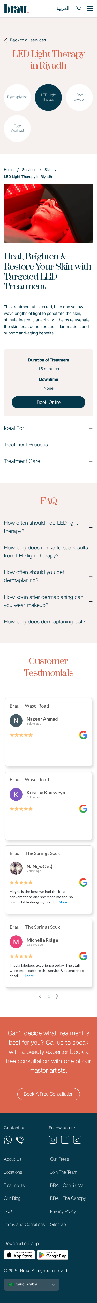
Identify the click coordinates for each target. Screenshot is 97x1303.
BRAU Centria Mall (67, 1185)
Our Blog (12, 1198)
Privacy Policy (63, 1212)
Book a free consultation (48, 1094)
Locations (13, 1172)
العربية (63, 8)
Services (29, 170)
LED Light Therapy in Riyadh (28, 177)
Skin (47, 170)
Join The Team (63, 1172)
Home (9, 170)
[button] (31, 1285)
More (63, 902)
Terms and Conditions (24, 1225)
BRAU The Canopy (68, 1198)
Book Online (49, 402)
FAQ (8, 1212)
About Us (12, 1159)
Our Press (59, 1159)
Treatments (14, 1185)
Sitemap (58, 1225)
